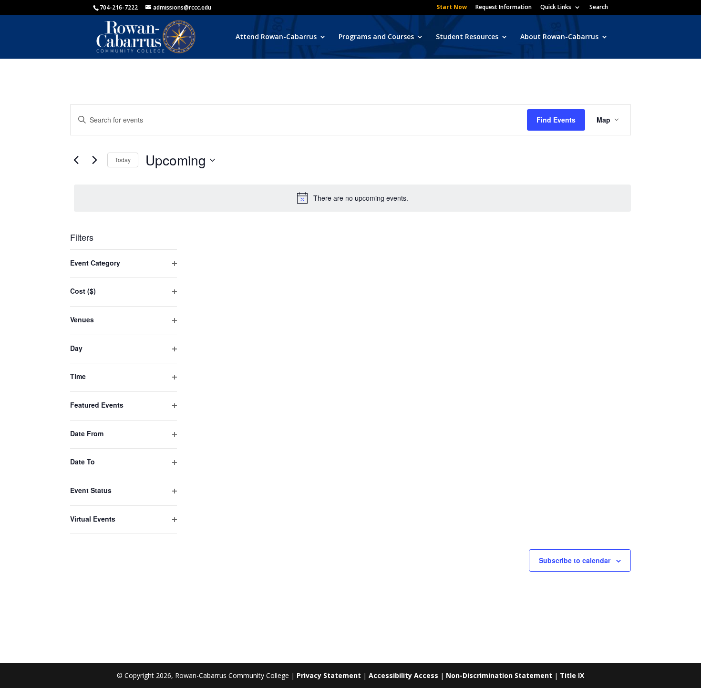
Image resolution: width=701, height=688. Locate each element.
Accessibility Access (403, 675)
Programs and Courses (376, 37)
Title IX (572, 675)
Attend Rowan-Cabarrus (276, 37)
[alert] (352, 198)
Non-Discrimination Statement (499, 675)
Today (123, 159)
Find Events (556, 119)
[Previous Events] (76, 160)
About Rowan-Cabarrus (559, 37)
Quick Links (555, 7)
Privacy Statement (329, 675)
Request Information (503, 7)
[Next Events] (94, 160)
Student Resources (467, 37)
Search (598, 7)
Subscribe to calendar (574, 560)
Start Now (451, 7)
